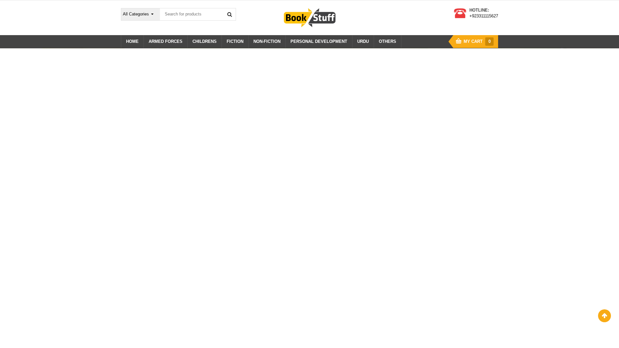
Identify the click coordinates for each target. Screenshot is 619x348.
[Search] (229, 14)
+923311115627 (483, 16)
